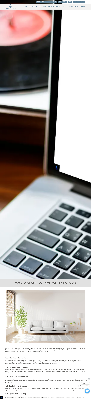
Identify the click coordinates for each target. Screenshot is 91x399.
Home (25, 6)
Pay (70, 2)
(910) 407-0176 (79, 2)
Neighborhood (73, 6)
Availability (52, 2)
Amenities (51, 6)
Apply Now (62, 2)
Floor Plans (33, 6)
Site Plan (64, 6)
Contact (82, 6)
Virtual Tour (41, 2)
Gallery (57, 6)
